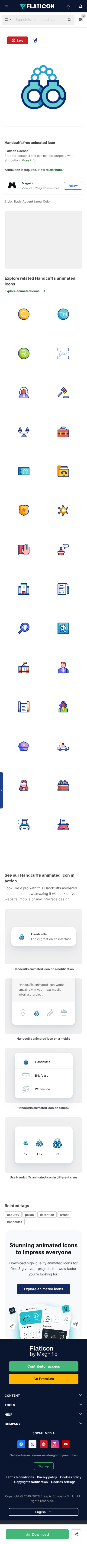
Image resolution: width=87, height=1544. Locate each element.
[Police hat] (24, 746)
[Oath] (24, 550)
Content (12, 1395)
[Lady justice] (24, 785)
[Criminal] (24, 824)
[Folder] (63, 471)
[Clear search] (59, 20)
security (13, 1215)
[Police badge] (24, 510)
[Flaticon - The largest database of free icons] (37, 6)
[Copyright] (24, 314)
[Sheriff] (63, 510)
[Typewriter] (63, 824)
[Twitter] (32, 1444)
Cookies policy (70, 1477)
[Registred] (24, 353)
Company (12, 1424)
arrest (64, 1215)
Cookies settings (63, 1482)
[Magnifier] (24, 628)
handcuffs (14, 1222)
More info (28, 160)
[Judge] (24, 393)
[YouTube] (66, 1444)
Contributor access (43, 1366)
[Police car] (63, 746)
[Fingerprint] (24, 471)
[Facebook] (21, 1444)
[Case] (63, 432)
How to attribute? (51, 170)
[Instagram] (55, 1444)
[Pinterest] (44, 1444)
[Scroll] (24, 707)
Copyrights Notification (31, 1482)
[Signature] (63, 353)
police (29, 1215)
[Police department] (24, 589)
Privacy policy (47, 1477)
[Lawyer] (63, 667)
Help (8, 1414)
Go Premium (43, 1379)
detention (47, 1215)
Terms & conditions (20, 1477)
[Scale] (24, 432)
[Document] (63, 589)
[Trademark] (63, 314)
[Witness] (63, 550)
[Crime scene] (63, 628)
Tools (10, 1405)
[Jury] (63, 785)
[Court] (24, 667)
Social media (43, 1433)
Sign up (43, 1466)
